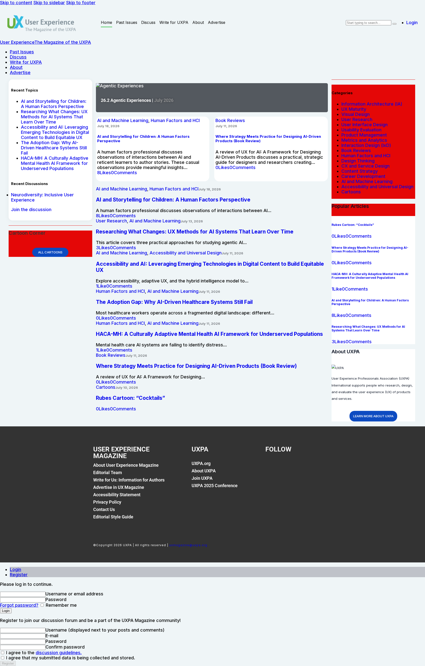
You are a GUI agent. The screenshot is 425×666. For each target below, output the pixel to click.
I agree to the (43, 652)
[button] (104, 172)
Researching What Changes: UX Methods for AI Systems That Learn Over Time (54, 116)
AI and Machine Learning (122, 120)
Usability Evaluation (361, 129)
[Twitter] (288, 466)
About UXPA (204, 470)
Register (19, 574)
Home (106, 22)
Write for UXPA (173, 22)
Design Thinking (358, 160)
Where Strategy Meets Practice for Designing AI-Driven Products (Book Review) (196, 366)
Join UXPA (202, 478)
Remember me (61, 605)
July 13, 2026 (192, 221)
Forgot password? (19, 605)
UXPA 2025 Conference (215, 485)
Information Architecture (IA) (371, 104)
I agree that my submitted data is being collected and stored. (70, 657)
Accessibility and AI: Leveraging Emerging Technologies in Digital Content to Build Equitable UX (55, 132)
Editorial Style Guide (113, 516)
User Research (111, 220)
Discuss (148, 22)
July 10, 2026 (126, 387)
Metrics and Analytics (364, 140)
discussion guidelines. (59, 652)
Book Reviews (230, 120)
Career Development (363, 176)
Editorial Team (107, 472)
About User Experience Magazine (126, 465)
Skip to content (16, 2)
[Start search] (394, 24)
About (198, 22)
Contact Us (104, 509)
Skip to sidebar (49, 2)
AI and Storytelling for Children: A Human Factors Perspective (53, 104)
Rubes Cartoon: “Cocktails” (130, 398)
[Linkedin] (305, 466)
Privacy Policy (107, 502)
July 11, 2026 (226, 126)
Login (15, 569)
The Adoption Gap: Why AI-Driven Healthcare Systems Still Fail (54, 147)
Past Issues (126, 22)
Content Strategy (359, 171)
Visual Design (355, 114)
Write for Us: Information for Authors (129, 479)
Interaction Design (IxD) (366, 145)
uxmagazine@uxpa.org (188, 545)
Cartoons (105, 387)
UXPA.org (201, 463)
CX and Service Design (365, 166)
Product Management (364, 135)
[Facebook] (271, 466)
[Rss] (322, 466)
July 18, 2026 (108, 126)
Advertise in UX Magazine (118, 487)
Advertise (216, 22)
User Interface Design (364, 124)
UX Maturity (353, 109)
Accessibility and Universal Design (186, 252)
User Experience (49, 22)
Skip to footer (80, 2)
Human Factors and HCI (175, 120)
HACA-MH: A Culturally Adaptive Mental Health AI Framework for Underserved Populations (54, 163)
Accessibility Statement (116, 494)
